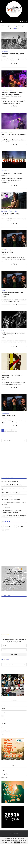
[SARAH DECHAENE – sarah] (14, 200)
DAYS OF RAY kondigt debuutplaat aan (10, 499)
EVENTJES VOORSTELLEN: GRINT (12, 54)
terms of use (4, 777)
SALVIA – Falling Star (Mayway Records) (11, 492)
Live (2, 716)
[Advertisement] (14, 459)
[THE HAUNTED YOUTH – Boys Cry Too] (14, 121)
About (2, 770)
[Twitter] (20, 21)
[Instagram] (22, 21)
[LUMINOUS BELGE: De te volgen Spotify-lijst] (14, 361)
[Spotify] (24, 21)
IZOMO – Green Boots (8, 415)
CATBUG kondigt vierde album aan (9, 481)
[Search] (26, 21)
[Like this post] (11, 63)
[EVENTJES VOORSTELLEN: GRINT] (14, 40)
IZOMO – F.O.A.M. (7, 252)
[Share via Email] (16, 63)
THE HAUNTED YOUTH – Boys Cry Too (13, 134)
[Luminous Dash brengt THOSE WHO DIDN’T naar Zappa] (14, 319)
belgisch (3, 727)
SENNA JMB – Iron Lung (7, 496)
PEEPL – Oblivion (5, 507)
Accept (16, 842)
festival (3, 719)
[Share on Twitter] (14, 63)
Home (2, 26)
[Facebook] (19, 21)
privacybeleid (4, 774)
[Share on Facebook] (13, 63)
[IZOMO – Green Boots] (14, 402)
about (2, 734)
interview (3, 723)
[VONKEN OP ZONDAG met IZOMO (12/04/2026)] (14, 279)
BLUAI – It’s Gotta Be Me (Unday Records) (11, 484)
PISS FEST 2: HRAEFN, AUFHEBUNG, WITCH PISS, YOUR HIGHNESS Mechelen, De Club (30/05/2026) (13, 94)
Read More (23, 842)
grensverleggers (5, 730)
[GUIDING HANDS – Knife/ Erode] (14, 159)
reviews (3, 712)
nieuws (3, 708)
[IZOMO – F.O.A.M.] (14, 238)
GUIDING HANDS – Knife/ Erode (11, 173)
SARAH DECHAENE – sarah (10, 213)
